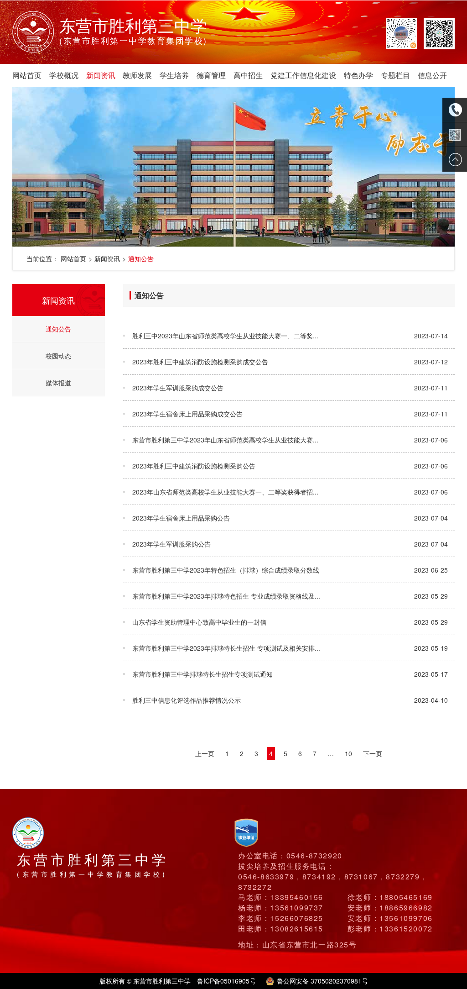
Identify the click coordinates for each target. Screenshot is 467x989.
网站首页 (27, 75)
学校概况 (63, 75)
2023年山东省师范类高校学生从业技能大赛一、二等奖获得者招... (225, 491)
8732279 (403, 876)
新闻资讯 (100, 75)
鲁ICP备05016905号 (226, 980)
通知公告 (141, 258)
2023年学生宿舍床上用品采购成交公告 (187, 413)
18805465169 (406, 897)
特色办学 (358, 75)
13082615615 (296, 928)
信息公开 (432, 75)
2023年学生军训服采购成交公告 (177, 387)
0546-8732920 (314, 855)
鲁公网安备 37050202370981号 (322, 980)
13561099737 (296, 907)
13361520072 (406, 928)
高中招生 (248, 75)
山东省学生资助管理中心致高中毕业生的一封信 (199, 621)
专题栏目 (395, 75)
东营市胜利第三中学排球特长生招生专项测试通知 (202, 674)
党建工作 (284, 75)
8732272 (255, 887)
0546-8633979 (266, 876)
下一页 (372, 753)
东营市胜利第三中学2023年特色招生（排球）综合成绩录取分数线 (225, 569)
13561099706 (406, 918)
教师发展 (137, 75)
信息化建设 (318, 75)
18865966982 (406, 907)
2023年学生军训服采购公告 (171, 543)
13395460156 (296, 897)
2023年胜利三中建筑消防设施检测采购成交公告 (200, 361)
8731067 (361, 876)
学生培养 (174, 75)
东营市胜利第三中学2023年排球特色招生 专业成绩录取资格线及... (226, 595)
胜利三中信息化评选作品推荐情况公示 (186, 700)
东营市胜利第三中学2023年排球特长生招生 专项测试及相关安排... (226, 647)
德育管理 (211, 75)
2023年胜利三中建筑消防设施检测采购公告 (193, 465)
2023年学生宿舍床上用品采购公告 (181, 517)
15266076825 (296, 918)
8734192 (319, 876)
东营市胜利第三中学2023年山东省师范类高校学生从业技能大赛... (225, 439)
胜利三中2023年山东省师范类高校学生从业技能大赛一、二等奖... (225, 335)
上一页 (204, 753)
